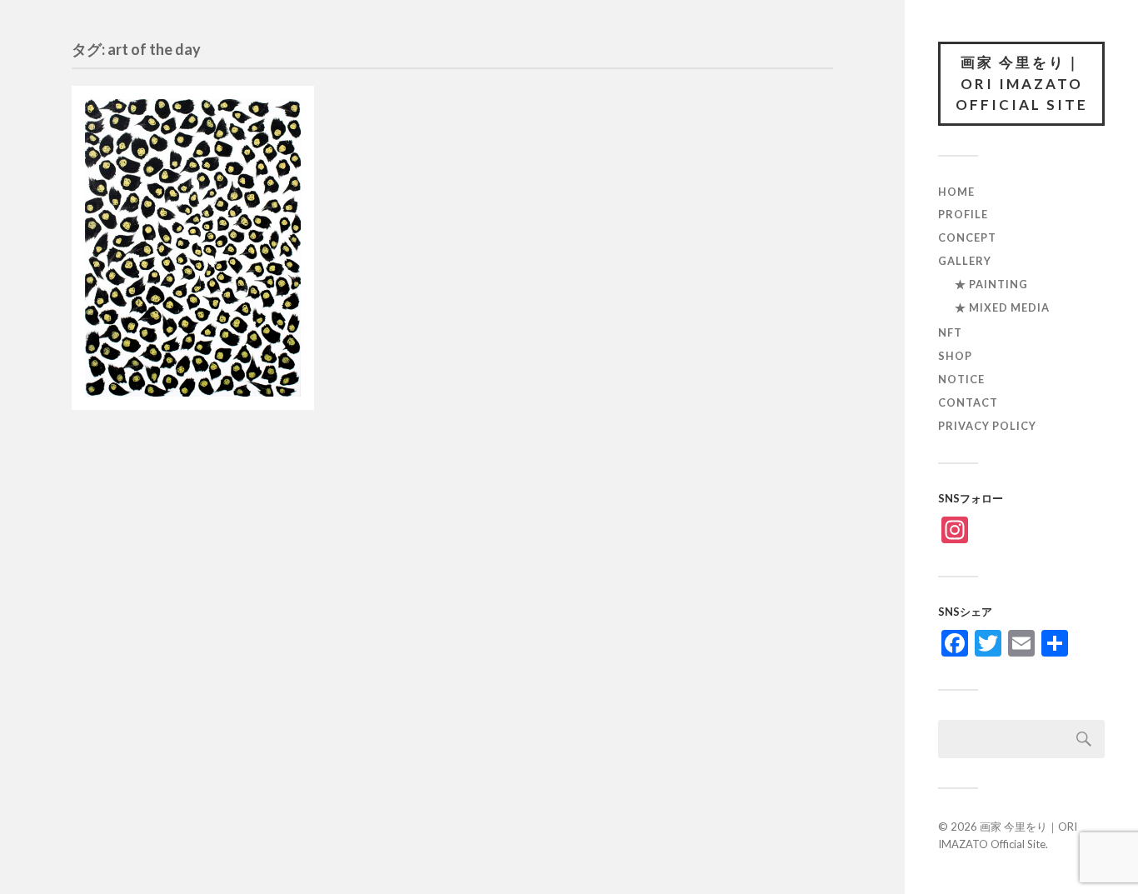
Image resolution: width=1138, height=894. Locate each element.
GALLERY (964, 260)
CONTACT (968, 402)
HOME (956, 191)
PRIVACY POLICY (987, 425)
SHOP (955, 355)
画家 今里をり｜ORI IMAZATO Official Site (1022, 83)
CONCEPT (967, 237)
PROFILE (963, 214)
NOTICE (961, 379)
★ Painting (991, 284)
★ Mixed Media (1002, 307)
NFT (950, 332)
